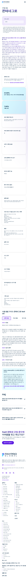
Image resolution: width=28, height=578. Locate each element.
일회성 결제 (5, 500)
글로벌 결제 (18, 486)
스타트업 (4, 512)
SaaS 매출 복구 (18, 489)
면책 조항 (4, 575)
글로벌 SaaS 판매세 (19, 484)
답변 (16, 501)
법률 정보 (4, 573)
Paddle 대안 (5, 524)
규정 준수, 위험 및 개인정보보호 (9, 569)
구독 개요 (5, 550)
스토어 (16, 518)
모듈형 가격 (5, 508)
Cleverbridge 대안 (6, 529)
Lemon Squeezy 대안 (7, 533)
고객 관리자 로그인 (6, 556)
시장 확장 (17, 494)
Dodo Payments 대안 (7, 540)
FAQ (4, 558)
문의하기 (4, 554)
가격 (16, 515)
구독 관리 (5, 498)
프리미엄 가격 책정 (6, 501)
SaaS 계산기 (18, 509)
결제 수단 (17, 513)
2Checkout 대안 (6, 526)
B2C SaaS (5, 488)
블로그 (17, 506)
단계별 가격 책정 (6, 503)
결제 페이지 (5, 549)
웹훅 (4, 547)
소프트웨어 (5, 491)
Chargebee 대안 (6, 530)
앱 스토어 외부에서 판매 (7, 494)
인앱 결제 (17, 490)
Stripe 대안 (5, 522)
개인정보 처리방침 (5, 479)
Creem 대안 (5, 537)
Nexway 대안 (5, 538)
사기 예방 (17, 497)
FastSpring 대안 (6, 527)
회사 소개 (4, 560)
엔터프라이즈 (5, 515)
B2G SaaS (5, 489)
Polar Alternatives (6, 541)
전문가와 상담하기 (8, 442)
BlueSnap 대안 (6, 535)
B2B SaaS (5, 486)
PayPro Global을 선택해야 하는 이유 (11, 563)
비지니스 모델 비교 (19, 504)
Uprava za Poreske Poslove (17, 82)
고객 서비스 (18, 495)
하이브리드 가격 (6, 505)
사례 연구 (17, 510)
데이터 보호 (5, 570)
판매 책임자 (18, 487)
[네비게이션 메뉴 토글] (25, 2)
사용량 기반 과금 (6, 506)
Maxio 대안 (5, 532)
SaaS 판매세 (18, 507)
